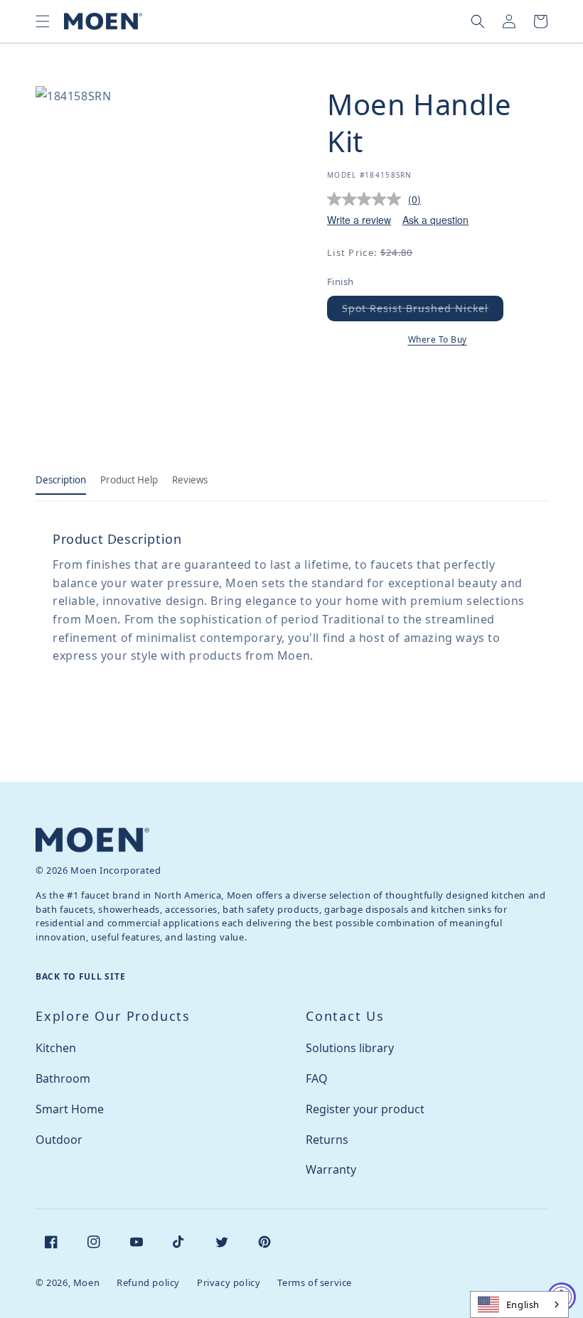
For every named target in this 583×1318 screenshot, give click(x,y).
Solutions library (350, 1048)
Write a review (359, 220)
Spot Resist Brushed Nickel (422, 311)
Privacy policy (228, 1282)
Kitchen (56, 1048)
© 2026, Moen (68, 1282)
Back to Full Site (80, 976)
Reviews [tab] (190, 479)
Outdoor (59, 1139)
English (523, 1304)
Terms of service (314, 1282)
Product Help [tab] (129, 479)
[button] (42, 21)
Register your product (365, 1109)
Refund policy (148, 1282)
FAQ (317, 1078)
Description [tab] (61, 479)
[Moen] (92, 839)
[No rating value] (367, 199)
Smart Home (70, 1109)
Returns (327, 1139)
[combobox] (519, 1304)
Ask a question (435, 220)
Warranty (331, 1169)
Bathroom (63, 1078)
